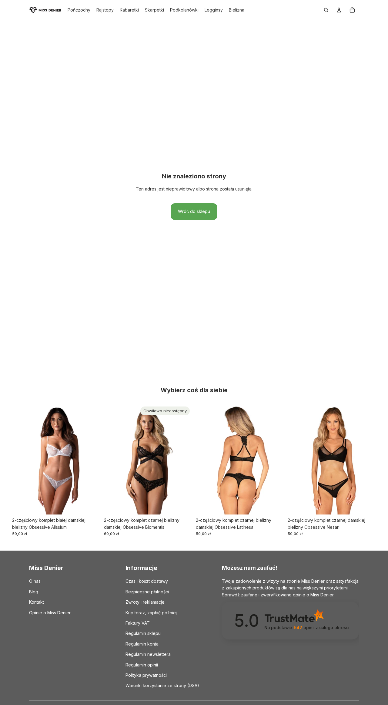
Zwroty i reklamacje (145, 602)
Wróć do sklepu (194, 211)
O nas (35, 581)
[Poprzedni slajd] (21, 459)
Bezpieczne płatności (147, 591)
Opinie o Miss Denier (50, 612)
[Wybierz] (90, 505)
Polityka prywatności (146, 675)
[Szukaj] (326, 10)
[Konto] (339, 10)
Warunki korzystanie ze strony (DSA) (162, 685)
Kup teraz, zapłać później (151, 612)
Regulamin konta (142, 643)
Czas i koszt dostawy (146, 581)
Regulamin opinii (141, 664)
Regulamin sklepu (143, 633)
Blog (33, 591)
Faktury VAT (137, 623)
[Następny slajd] (91, 459)
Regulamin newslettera (148, 654)
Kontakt (36, 602)
